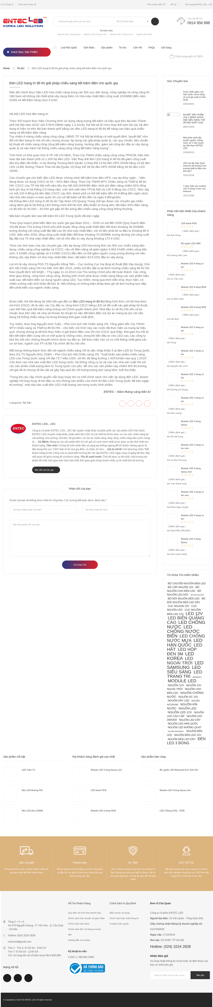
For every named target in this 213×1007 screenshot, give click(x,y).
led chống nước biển (183, 631)
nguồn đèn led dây (182, 739)
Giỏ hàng (166, 47)
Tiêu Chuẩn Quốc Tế (156, 4)
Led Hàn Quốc (69, 47)
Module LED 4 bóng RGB (103, 810)
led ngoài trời (180, 660)
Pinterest (28, 980)
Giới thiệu (89, 47)
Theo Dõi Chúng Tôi (27, 4)
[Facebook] (122, 403)
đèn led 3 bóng (186, 741)
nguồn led (187, 708)
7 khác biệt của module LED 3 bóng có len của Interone (194, 188)
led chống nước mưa (186, 638)
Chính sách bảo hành (78, 923)
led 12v (194, 613)
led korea (180, 656)
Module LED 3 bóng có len (95, 34)
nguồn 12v (176, 685)
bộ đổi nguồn (197, 595)
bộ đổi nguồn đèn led (183, 598)
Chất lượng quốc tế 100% (188, 56)
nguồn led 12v (180, 712)
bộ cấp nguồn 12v (180, 587)
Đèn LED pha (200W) (32, 810)
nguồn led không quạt (184, 727)
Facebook (7, 980)
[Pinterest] (139, 403)
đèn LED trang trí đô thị (88, 301)
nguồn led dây (190, 719)
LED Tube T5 (28, 770)
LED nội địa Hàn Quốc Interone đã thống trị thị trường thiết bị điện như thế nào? (194, 167)
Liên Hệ (137, 47)
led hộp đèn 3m (182, 651)
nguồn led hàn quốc (183, 723)
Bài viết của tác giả (44, 470)
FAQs (151, 47)
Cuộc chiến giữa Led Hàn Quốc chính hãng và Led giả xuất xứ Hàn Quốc (194, 95)
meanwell (197, 677)
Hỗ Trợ (173, 4)
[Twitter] (131, 403)
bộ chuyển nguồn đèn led (187, 583)
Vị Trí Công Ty (7, 4)
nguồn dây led (178, 700)
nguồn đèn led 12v (187, 735)
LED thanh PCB (98, 790)
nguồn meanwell (176, 731)
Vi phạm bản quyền (119, 923)
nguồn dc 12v (188, 696)
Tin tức (123, 47)
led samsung (185, 665)
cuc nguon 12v (178, 606)
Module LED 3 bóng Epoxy (69, 34)
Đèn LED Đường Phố (32, 790)
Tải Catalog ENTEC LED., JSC (198, 4)
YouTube (18, 980)
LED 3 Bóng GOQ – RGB (172, 810)
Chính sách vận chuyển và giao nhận (86, 918)
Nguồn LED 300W (144, 34)
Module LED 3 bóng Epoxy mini (106, 770)
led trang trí (184, 674)
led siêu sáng (184, 669)
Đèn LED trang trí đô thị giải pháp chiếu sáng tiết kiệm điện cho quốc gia (63, 83)
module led (182, 680)
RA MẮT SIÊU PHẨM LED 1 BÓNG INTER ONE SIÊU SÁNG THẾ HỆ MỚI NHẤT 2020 (194, 118)
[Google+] (147, 403)
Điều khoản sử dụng (120, 913)
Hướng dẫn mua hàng (79, 940)
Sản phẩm (106, 47)
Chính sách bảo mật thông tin (124, 918)
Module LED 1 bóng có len (121, 34)
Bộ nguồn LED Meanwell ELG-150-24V (179, 770)
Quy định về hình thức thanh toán (84, 913)
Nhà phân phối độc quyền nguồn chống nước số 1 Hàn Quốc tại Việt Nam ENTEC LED (193, 142)
